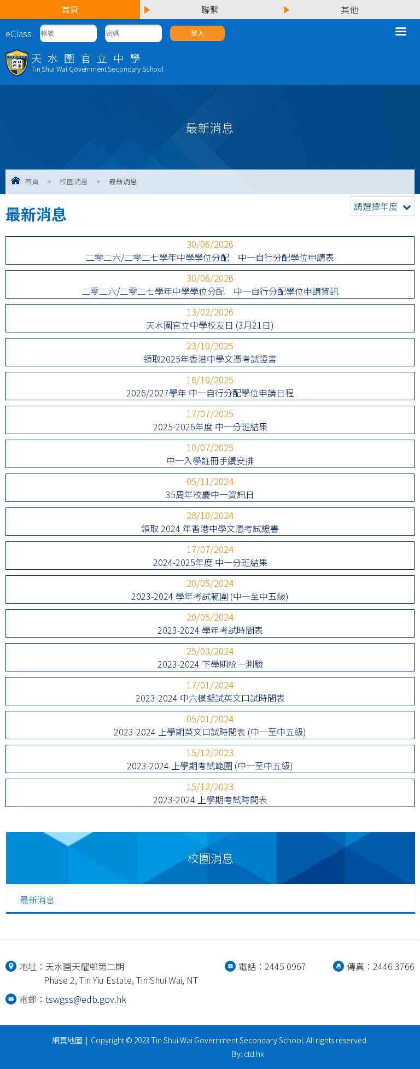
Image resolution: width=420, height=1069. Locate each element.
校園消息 (74, 181)
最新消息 (37, 899)
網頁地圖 (67, 1040)
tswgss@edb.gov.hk (85, 999)
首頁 (32, 181)
